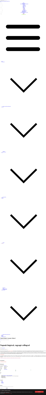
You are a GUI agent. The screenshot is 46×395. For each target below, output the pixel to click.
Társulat (2, 197)
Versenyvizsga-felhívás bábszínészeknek (7, 106)
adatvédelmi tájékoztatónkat (8, 393)
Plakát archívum (24, 5)
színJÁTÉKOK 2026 (24, 14)
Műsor (2, 152)
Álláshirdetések (23, 3)
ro (0, 1)
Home (0, 339)
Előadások (24, 4)
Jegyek (23, 13)
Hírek (2, 61)
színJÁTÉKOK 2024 (24, 10)
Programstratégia (24, 6)
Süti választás (39, 393)
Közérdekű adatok (23, 11)
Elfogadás (39, 391)
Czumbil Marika (5, 369)
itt (5, 392)
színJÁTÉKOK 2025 (5, 289)
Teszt (3, 288)
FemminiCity (24, 9)
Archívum (4, 151)
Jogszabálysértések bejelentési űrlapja (24, 12)
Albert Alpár (5, 365)
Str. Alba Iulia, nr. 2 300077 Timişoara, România (7, 375)
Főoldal (2, 381)
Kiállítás (24, 8)
